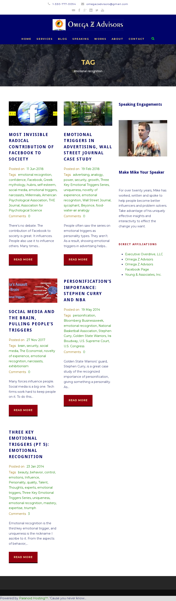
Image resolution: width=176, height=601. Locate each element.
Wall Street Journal (96, 200)
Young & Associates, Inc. (143, 275)
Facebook (34, 180)
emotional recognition (34, 175)
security (80, 180)
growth (93, 180)
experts (30, 487)
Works (100, 38)
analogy (97, 175)
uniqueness (72, 190)
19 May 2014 (91, 310)
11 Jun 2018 (35, 169)
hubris (31, 185)
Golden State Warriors (89, 336)
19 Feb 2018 (91, 169)
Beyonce (87, 205)
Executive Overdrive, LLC (144, 254)
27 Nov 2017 (36, 340)
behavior (36, 472)
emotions (16, 477)
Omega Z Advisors (139, 259)
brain (21, 346)
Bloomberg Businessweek (83, 321)
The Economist (31, 351)
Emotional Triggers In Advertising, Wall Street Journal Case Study (88, 147)
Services (44, 38)
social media (18, 190)
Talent (43, 482)
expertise (16, 508)
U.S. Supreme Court (94, 341)
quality (32, 482)
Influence (32, 477)
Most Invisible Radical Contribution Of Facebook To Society (31, 147)
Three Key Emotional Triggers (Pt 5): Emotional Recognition (29, 444)
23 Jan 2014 (35, 466)
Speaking (80, 38)
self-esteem (46, 185)
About (117, 38)
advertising (81, 175)
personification (84, 315)
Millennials (33, 195)
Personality (17, 482)
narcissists (16, 195)
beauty (23, 472)
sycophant (71, 205)
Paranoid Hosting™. (34, 598)
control (49, 472)
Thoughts (16, 487)
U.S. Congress (74, 346)
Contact (137, 38)
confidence (17, 180)
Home (26, 38)
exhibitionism (19, 366)
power (68, 180)
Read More (23, 259)
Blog (62, 38)
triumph (30, 508)
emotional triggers (43, 190)
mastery (50, 503)
